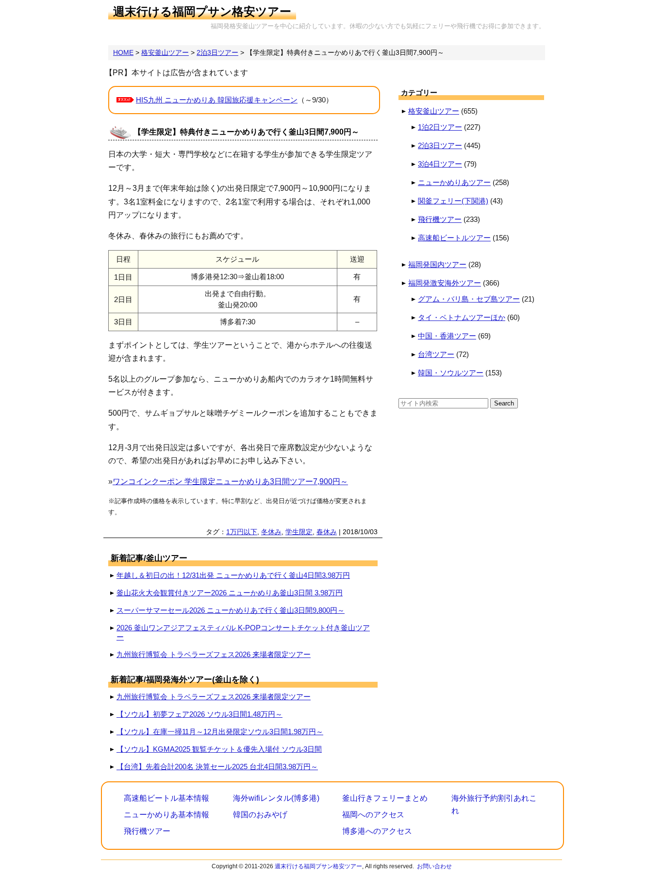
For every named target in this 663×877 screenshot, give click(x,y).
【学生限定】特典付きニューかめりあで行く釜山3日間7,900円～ (246, 132)
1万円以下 (241, 532)
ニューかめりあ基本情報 (166, 814)
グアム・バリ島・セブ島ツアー (469, 299)
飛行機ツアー (440, 219)
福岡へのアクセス (373, 814)
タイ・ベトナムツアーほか (461, 317)
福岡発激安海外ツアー (444, 283)
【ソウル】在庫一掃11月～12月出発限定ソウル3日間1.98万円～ (219, 731)
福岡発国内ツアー (437, 264)
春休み (326, 532)
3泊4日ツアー (440, 164)
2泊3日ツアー (440, 145)
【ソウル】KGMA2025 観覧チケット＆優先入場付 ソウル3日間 (219, 749)
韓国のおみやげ (260, 814)
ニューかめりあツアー (454, 182)
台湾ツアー (436, 354)
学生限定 (299, 532)
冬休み (271, 532)
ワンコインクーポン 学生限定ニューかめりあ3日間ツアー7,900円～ (230, 481)
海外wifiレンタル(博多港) (276, 798)
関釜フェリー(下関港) (453, 201)
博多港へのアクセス (377, 831)
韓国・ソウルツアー (450, 373)
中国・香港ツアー (447, 336)
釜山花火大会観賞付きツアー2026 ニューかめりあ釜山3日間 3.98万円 (229, 593)
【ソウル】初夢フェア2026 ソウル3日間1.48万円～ (199, 714)
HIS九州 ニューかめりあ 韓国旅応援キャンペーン (217, 100)
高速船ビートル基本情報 (166, 798)
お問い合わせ (434, 866)
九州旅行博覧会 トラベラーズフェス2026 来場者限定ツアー (213, 654)
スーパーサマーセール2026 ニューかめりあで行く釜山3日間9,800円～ (230, 610)
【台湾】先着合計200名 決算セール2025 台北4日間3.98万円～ (217, 766)
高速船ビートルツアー (454, 238)
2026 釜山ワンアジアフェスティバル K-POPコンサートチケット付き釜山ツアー (243, 632)
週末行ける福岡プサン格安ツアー (202, 11)
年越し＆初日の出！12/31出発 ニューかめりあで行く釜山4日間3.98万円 (233, 575)
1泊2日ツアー (440, 127)
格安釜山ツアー (433, 111)
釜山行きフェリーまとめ (385, 798)
